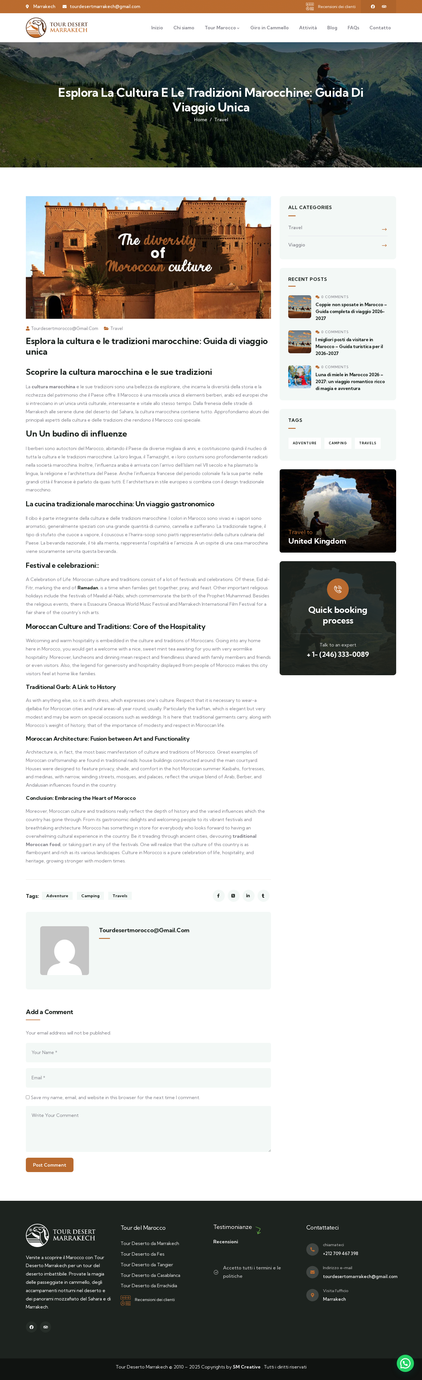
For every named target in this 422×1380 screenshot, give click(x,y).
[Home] (57, 28)
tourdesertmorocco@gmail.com (64, 328)
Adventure (57, 895)
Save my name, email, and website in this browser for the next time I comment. (115, 1097)
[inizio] (61, 1235)
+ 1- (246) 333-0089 (338, 654)
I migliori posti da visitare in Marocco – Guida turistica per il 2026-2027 (349, 346)
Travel (221, 119)
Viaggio (296, 245)
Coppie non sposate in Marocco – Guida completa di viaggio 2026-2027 (351, 311)
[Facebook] (373, 7)
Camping (90, 895)
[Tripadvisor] (384, 7)
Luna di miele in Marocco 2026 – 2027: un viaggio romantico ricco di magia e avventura (350, 381)
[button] (405, 1363)
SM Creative (247, 1367)
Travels (120, 895)
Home (200, 119)
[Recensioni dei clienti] (310, 6)
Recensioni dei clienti (337, 6)
